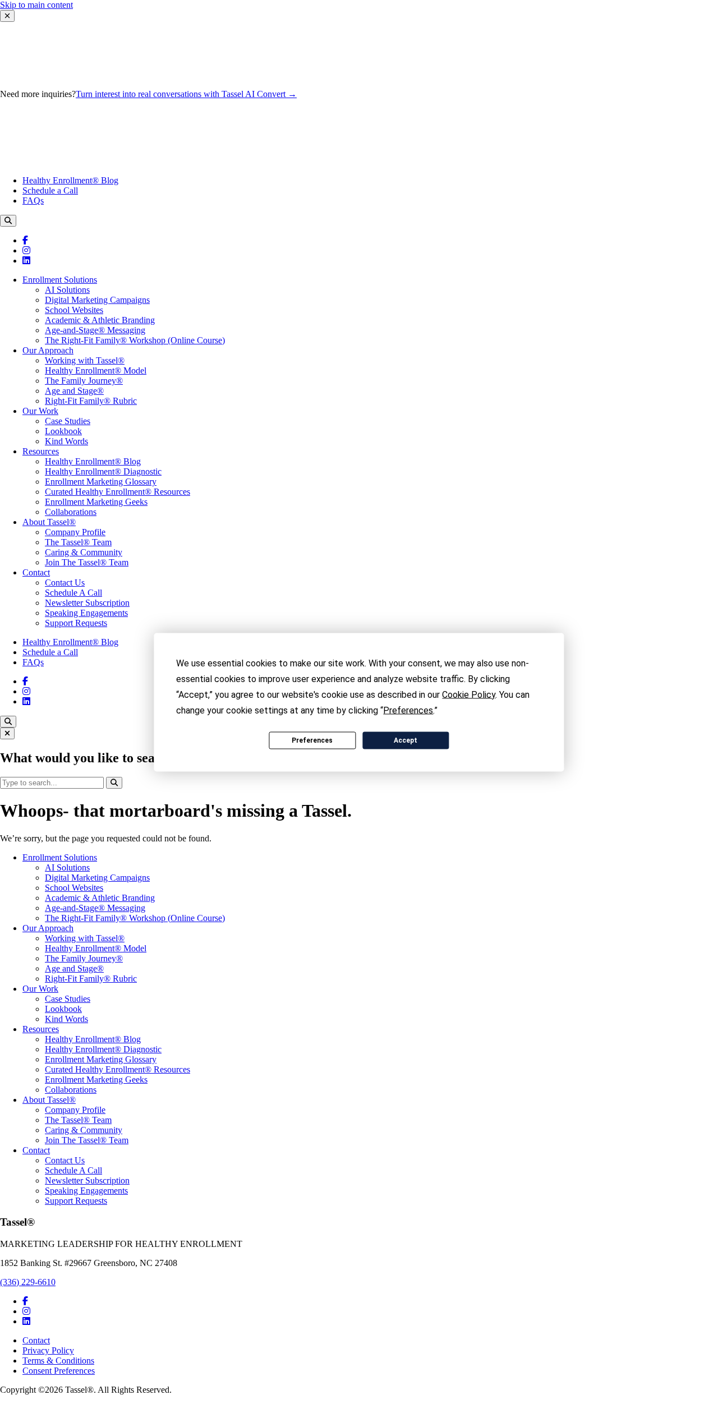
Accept (405, 740)
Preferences (312, 740)
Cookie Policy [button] (468, 694)
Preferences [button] (408, 710)
